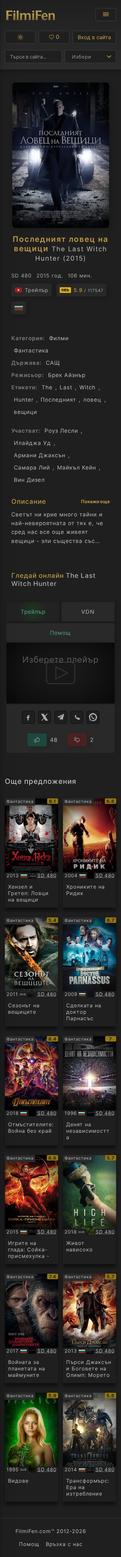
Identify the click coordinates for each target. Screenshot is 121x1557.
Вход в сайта (94, 37)
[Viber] (76, 717)
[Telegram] (60, 717)
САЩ (53, 363)
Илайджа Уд (32, 443)
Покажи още (95, 501)
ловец (92, 399)
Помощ (29, 1544)
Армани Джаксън (40, 455)
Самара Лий (32, 467)
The (47, 387)
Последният (58, 399)
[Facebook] (28, 717)
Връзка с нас (64, 1544)
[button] (20, 37)
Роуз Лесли (61, 430)
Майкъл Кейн (76, 467)
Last (66, 387)
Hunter (24, 399)
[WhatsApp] (92, 717)
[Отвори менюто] (106, 14)
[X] (44, 717)
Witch (87, 387)
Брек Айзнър (67, 375)
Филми (59, 338)
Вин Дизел (29, 480)
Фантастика (31, 350)
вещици (25, 412)
